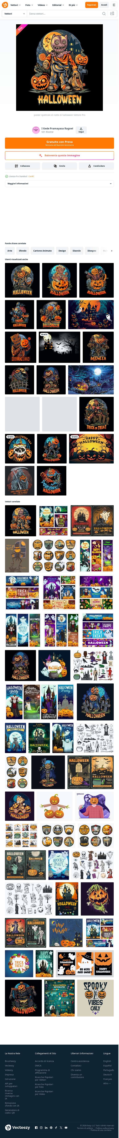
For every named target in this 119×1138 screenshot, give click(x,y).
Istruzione (10, 1079)
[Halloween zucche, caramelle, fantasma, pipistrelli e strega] (22, 592)
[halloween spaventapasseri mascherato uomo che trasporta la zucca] (20, 347)
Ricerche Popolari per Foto (44, 1085)
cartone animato (42, 250)
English (105, 1061)
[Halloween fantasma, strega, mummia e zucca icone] (92, 865)
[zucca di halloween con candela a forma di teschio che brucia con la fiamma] (20, 448)
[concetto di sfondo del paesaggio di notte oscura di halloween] (91, 379)
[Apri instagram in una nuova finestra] (41, 1127)
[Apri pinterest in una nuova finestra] (51, 1127)
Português (106, 1070)
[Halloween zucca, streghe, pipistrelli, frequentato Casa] (25, 865)
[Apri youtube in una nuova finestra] (66, 1127)
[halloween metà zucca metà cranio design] (59, 414)
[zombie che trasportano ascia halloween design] (96, 414)
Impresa (9, 1074)
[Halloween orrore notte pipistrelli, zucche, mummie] (15, 738)
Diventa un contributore (77, 1076)
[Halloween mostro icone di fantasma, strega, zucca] (29, 899)
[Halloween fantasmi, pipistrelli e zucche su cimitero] (58, 865)
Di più (72, 5)
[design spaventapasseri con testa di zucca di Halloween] (19, 379)
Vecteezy (9, 1065)
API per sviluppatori (11, 1085)
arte (9, 250)
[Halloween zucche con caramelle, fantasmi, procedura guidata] (54, 665)
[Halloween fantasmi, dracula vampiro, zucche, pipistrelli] (61, 630)
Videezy (9, 1070)
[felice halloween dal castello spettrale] (91, 314)
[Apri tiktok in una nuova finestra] (56, 1127)
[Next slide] (107, 250)
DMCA (38, 1065)
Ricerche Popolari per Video (44, 1092)
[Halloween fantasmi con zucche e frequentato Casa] (62, 738)
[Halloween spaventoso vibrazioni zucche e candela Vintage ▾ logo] (95, 998)
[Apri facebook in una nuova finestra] (36, 1127)
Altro (103, 1083)
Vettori (14, 5)
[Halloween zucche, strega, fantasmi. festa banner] (39, 701)
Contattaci (76, 1065)
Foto (27, 5)
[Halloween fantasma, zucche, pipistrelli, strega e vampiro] (23, 630)
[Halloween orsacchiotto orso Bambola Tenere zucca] (19, 806)
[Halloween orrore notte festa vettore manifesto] (66, 899)
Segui (81, 131)
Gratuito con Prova (59, 143)
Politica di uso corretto (98, 1130)
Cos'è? (31, 176)
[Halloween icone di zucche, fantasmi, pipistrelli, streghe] (54, 555)
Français (105, 1079)
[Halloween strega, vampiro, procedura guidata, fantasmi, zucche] (53, 520)
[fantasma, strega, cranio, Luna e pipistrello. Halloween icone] (57, 835)
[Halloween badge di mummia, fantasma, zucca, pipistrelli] (96, 835)
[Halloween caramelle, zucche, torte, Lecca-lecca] (19, 963)
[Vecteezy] (5, 5)
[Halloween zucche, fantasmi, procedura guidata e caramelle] (100, 933)
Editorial (56, 5)
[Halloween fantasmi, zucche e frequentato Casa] (39, 738)
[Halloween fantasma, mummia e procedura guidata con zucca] (25, 933)
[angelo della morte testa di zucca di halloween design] (51, 314)
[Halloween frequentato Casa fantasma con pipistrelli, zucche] (92, 520)
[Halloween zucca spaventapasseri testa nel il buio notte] (51, 379)
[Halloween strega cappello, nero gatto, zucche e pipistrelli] (90, 772)
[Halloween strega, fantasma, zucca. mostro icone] (95, 738)
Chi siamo (76, 1070)
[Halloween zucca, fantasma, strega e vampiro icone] (21, 835)
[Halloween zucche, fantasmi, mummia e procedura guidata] (96, 555)
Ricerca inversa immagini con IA (12, 1094)
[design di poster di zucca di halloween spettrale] (96, 280)
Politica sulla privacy (102, 1128)
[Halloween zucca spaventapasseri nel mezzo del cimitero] (23, 998)
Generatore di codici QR (12, 1111)
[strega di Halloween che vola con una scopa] (19, 314)
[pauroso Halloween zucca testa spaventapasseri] (48, 772)
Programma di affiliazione (42, 1071)
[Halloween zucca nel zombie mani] (97, 899)
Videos (41, 5)
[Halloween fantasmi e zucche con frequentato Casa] (44, 963)
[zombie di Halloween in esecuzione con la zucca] (22, 414)
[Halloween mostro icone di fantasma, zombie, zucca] (17, 772)
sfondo (22, 250)
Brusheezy (10, 1061)
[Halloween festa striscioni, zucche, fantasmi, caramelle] (98, 630)
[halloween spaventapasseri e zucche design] (98, 347)
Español (105, 1065)
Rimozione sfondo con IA (12, 1104)
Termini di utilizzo (83, 1128)
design (62, 250)
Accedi (104, 5)
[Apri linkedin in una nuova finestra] (46, 1127)
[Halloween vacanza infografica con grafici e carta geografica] (59, 998)
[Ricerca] (104, 13)
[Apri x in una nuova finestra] (61, 1127)
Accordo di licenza (44, 1061)
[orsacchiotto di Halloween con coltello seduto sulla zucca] (59, 280)
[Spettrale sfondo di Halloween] (59, 347)
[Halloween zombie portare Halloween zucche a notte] (95, 701)
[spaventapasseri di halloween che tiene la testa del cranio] (22, 280)
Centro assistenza (80, 1061)
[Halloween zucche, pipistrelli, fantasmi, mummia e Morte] (59, 592)
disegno (92, 250)
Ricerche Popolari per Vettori (44, 1078)
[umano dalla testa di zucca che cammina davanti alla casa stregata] (52, 448)
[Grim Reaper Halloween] (19, 480)
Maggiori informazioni (18, 183)
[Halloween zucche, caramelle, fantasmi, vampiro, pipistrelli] (96, 592)
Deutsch (105, 1074)
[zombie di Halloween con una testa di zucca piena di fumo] (51, 480)
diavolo (77, 250)
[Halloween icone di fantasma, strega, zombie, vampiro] (93, 665)
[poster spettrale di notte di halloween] (20, 520)
